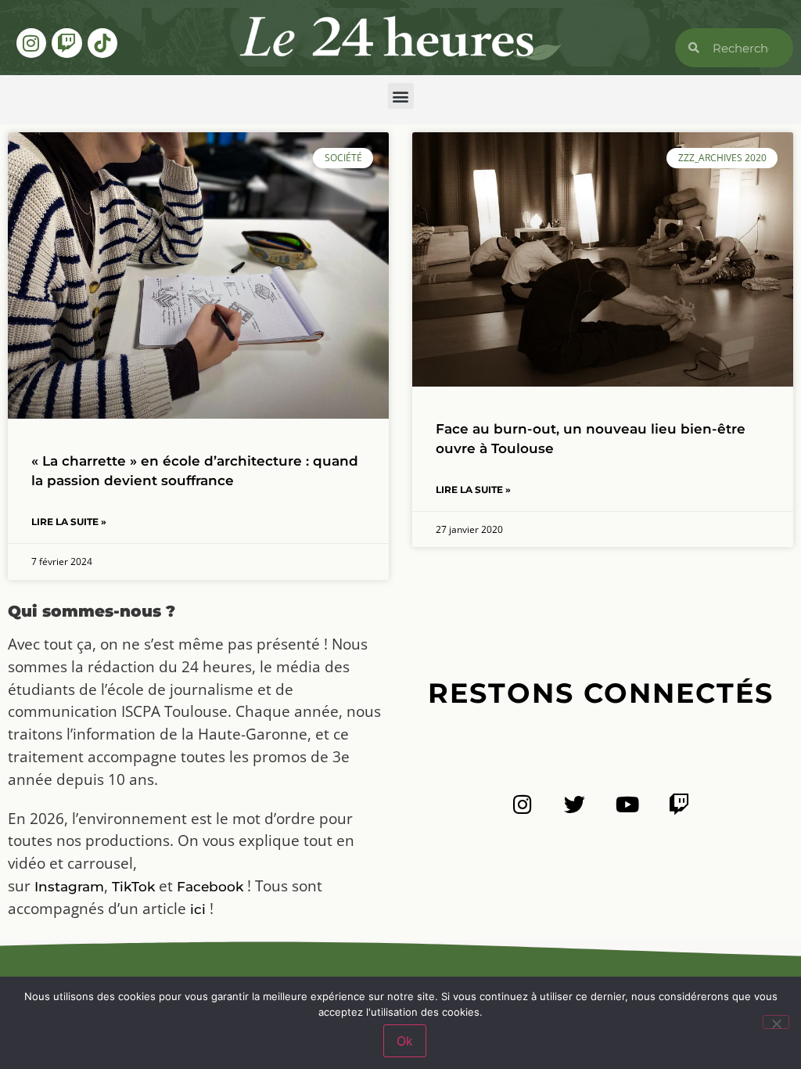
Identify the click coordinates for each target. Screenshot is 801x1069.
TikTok (133, 886)
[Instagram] (31, 43)
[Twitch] (66, 43)
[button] (401, 96)
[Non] (776, 1022)
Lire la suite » (68, 521)
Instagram (69, 886)
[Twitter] (574, 804)
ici (198, 909)
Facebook (210, 886)
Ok (405, 1041)
